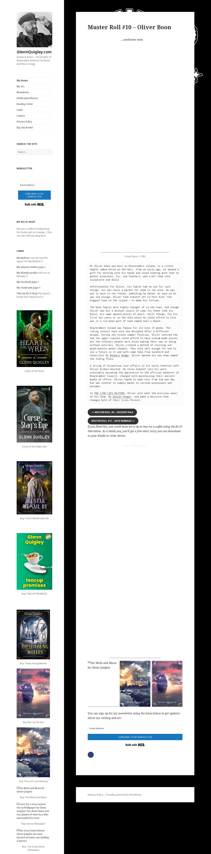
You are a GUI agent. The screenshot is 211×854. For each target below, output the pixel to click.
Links (20, 109)
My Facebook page (27, 281)
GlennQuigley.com (34, 51)
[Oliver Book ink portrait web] (135, 144)
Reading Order (25, 104)
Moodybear (23, 257)
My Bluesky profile (27, 272)
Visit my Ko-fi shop (27, 293)
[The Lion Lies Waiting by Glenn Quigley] (33, 752)
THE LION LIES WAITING (109, 393)
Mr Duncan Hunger (120, 396)
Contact (21, 115)
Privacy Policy (24, 121)
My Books (22, 80)
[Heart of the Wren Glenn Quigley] (34, 338)
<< (112, 412)
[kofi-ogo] (135, 550)
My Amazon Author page (30, 267)
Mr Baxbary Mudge (117, 355)
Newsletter (23, 92)
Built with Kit (34, 204)
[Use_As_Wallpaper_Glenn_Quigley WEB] (33, 811)
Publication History (27, 98)
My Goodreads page (27, 287)
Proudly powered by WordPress (123, 794)
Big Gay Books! (25, 127)
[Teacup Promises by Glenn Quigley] (34, 561)
